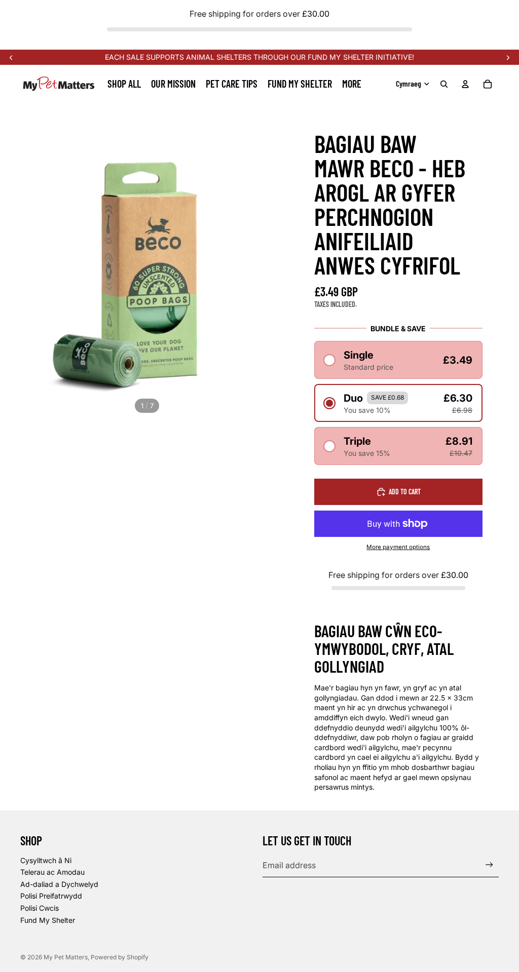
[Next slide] (508, 57)
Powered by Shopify (120, 957)
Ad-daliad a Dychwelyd (59, 884)
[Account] (465, 84)
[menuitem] (351, 83)
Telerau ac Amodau (52, 872)
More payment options (398, 547)
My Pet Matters (66, 957)
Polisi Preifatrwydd (51, 895)
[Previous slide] (11, 57)
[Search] (444, 84)
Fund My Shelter (47, 920)
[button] (398, 360)
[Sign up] (489, 865)
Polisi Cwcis (39, 908)
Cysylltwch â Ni (45, 860)
